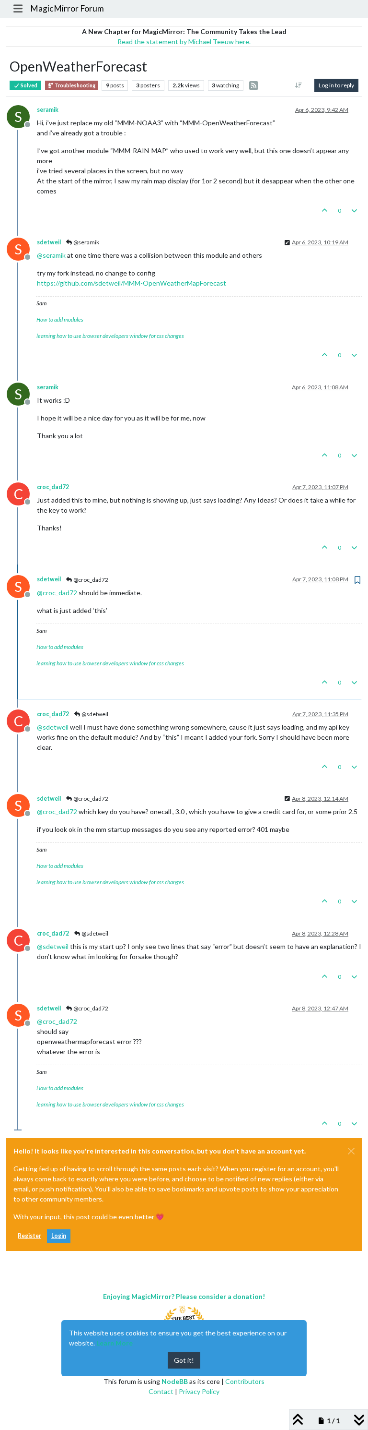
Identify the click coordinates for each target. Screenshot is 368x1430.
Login (58, 1235)
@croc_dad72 (90, 579)
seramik (47, 109)
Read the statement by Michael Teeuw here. (184, 41)
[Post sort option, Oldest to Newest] (299, 85)
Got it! (184, 1360)
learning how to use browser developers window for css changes (110, 335)
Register (29, 1235)
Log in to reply (336, 85)
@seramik (85, 242)
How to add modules (59, 319)
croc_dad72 (53, 487)
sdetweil (49, 242)
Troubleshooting (74, 85)
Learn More (114, 1343)
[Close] (351, 1151)
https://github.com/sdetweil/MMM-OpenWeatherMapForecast (131, 283)
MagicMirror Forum (67, 8)
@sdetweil (94, 714)
